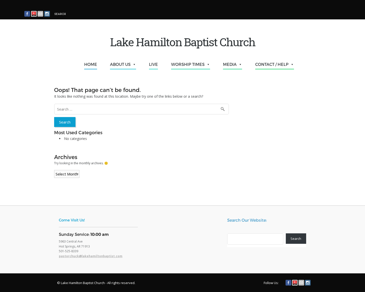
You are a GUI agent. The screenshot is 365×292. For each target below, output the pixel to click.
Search (296, 238)
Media (230, 64)
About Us (120, 64)
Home (90, 64)
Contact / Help (272, 64)
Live (153, 64)
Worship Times (188, 64)
